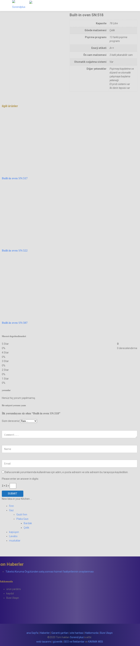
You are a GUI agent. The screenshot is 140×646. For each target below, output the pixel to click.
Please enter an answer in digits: (20, 478)
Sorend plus (77, 637)
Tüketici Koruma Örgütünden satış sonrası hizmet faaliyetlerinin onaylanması (49, 571)
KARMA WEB (95, 641)
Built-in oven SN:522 (15, 250)
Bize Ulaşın (106, 632)
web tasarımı (43, 641)
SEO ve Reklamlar (74, 641)
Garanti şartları (59, 632)
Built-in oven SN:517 (15, 178)
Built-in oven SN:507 (15, 322)
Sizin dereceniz (11, 420)
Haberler (45, 632)
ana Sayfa (32, 632)
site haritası (76, 632)
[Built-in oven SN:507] (39, 258)
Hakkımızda (91, 632)
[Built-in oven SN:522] (39, 185)
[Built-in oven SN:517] (39, 113)
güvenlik (57, 641)
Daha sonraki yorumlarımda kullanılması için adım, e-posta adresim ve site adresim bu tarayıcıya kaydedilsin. (66, 472)
